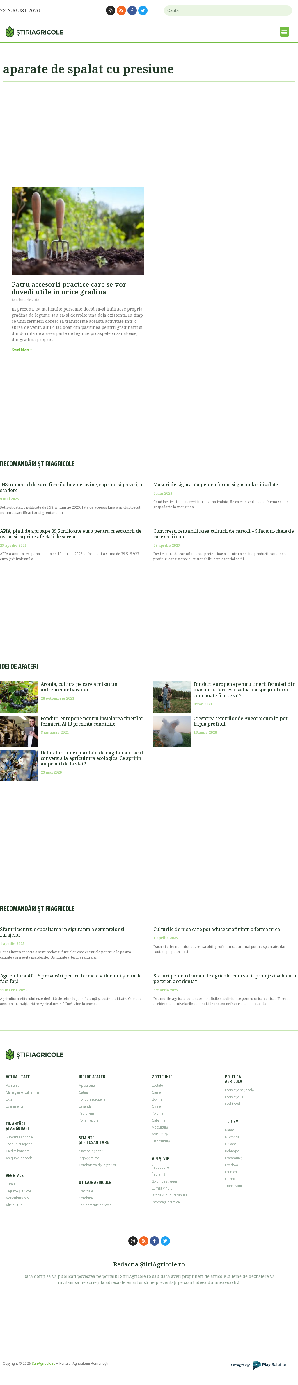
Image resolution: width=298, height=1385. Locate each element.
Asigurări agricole (19, 1158)
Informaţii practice (166, 1202)
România (12, 1085)
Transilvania (234, 1186)
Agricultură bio (17, 1198)
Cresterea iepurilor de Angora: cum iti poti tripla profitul (241, 721)
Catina (84, 1092)
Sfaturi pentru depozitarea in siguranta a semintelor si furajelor (62, 932)
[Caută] (285, 10)
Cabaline (158, 1120)
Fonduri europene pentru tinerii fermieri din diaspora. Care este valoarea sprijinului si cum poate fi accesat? (244, 689)
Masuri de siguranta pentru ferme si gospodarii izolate (215, 484)
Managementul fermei (22, 1092)
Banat (229, 1130)
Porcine (157, 1113)
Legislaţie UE (234, 1097)
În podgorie (160, 1167)
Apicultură (160, 1127)
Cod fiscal (232, 1104)
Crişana (231, 1144)
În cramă (158, 1174)
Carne (156, 1092)
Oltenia (230, 1179)
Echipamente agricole (95, 1205)
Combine (86, 1198)
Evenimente (14, 1106)
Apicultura (87, 1085)
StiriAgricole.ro (43, 1363)
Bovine (157, 1099)
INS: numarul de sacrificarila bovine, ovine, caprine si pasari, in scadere (72, 487)
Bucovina (232, 1137)
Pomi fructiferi (89, 1120)
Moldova (231, 1165)
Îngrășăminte (89, 1158)
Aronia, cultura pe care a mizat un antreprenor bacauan (79, 687)
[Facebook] (132, 10)
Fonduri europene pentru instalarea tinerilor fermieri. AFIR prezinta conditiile (92, 721)
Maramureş (233, 1158)
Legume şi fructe (18, 1191)
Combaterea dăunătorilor (97, 1165)
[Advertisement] (149, 132)
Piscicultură (161, 1141)
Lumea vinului (162, 1188)
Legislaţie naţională (239, 1090)
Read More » (22, 349)
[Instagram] (110, 10)
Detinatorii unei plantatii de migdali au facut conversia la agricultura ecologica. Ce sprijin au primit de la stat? (92, 758)
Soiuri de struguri (165, 1181)
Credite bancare (17, 1151)
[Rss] (121, 10)
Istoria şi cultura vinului (170, 1195)
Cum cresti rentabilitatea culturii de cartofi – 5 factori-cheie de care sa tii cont (223, 534)
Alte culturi (14, 1205)
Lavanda (85, 1106)
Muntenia (232, 1172)
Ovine (156, 1106)
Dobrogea (232, 1151)
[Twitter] (143, 10)
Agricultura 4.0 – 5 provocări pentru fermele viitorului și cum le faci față (71, 978)
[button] (284, 32)
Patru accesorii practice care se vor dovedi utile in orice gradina (69, 288)
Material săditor (90, 1151)
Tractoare (86, 1191)
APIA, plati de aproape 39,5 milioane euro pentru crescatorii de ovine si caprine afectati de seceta (70, 534)
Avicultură (160, 1134)
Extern (10, 1099)
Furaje (10, 1184)
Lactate (157, 1085)
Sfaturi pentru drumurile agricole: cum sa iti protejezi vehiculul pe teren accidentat (225, 978)
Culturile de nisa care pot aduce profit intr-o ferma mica (216, 929)
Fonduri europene (19, 1144)
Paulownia (87, 1113)
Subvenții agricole (19, 1137)
